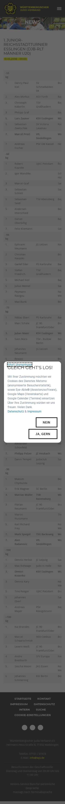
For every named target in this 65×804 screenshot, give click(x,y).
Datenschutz (16, 411)
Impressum (34, 411)
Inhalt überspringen (20, 364)
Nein (46, 422)
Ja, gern (43, 433)
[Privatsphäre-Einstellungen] (55, 367)
